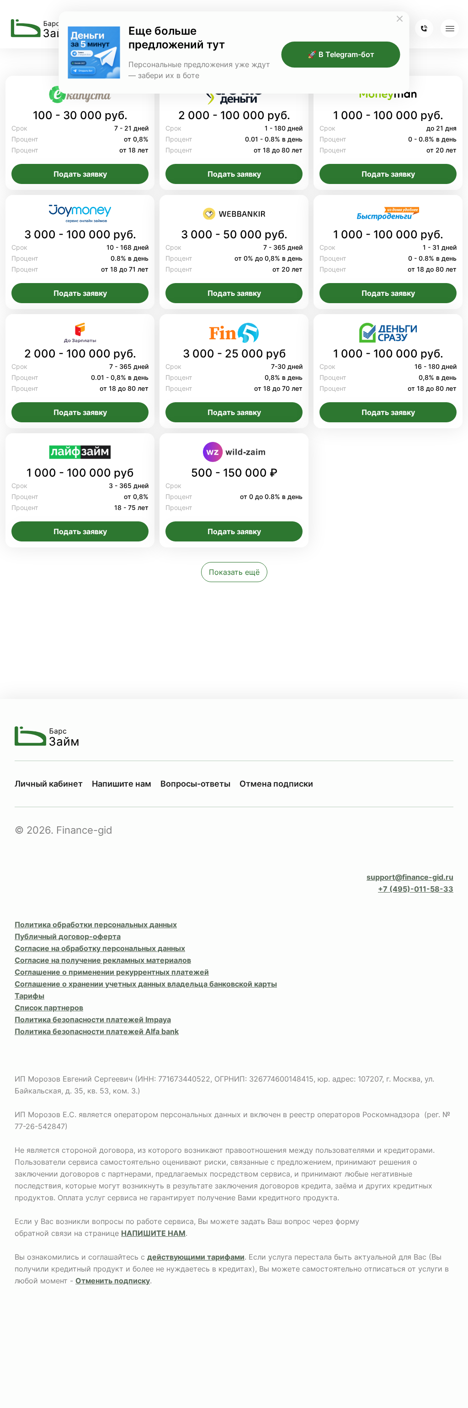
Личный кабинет (49, 783)
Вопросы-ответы (195, 783)
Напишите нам (121, 783)
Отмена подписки (276, 783)
